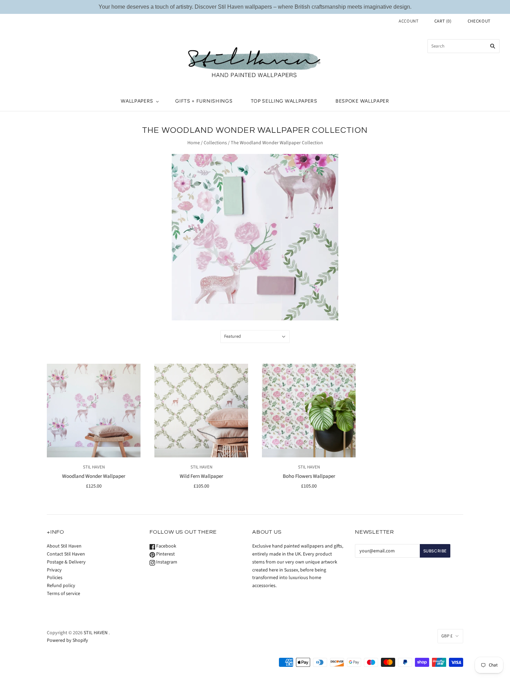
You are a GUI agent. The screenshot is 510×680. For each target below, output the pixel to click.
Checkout (479, 21)
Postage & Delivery (66, 562)
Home (193, 142)
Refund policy (61, 585)
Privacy (54, 570)
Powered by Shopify (67, 640)
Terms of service (63, 593)
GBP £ (446, 636)
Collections (215, 142)
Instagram (166, 562)
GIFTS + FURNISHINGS (203, 101)
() (443, 21)
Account (409, 21)
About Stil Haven (64, 546)
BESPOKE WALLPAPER (362, 101)
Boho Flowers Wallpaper (309, 476)
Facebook (165, 546)
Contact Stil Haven (66, 554)
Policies (54, 577)
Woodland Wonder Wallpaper (93, 476)
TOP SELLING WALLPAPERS (284, 101)
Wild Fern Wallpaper (201, 476)
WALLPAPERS (137, 101)
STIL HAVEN (94, 467)
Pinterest (165, 554)
